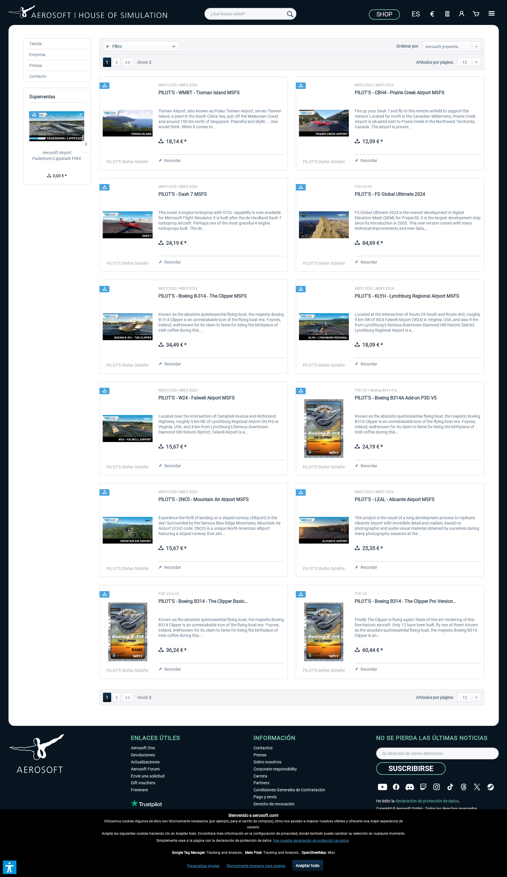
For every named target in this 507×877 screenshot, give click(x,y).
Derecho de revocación (274, 804)
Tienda (35, 43)
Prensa (35, 65)
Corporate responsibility (275, 769)
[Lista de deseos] (447, 13)
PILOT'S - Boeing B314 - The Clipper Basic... (203, 601)
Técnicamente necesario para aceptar (255, 866)
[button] (9, 867)
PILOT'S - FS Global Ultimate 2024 (390, 194)
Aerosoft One (143, 748)
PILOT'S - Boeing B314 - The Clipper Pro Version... (406, 601)
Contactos (263, 748)
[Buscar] (290, 14)
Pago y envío (265, 797)
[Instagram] (436, 787)
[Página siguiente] (117, 62)
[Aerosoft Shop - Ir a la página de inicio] (88, 13)
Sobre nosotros (267, 762)
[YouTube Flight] (382, 787)
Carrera (260, 776)
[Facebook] (396, 787)
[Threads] (464, 787)
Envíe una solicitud (148, 776)
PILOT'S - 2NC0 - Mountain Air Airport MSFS (203, 499)
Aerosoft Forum (145, 769)
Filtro (116, 46)
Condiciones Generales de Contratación (289, 789)
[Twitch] (423, 787)
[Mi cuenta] (462, 13)
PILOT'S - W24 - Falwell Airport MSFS (196, 398)
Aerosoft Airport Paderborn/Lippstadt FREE (57, 155)
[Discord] (409, 787)
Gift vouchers (143, 782)
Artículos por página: (435, 62)
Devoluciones (143, 755)
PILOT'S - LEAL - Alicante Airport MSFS (395, 499)
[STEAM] (490, 787)
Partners (261, 782)
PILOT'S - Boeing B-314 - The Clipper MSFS (202, 296)
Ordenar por (407, 46)
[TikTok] (450, 787)
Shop (384, 14)
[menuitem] (250, 14)
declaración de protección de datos (427, 801)
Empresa (37, 54)
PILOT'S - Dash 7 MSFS (182, 194)
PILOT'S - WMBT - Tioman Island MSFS (199, 92)
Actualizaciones (145, 762)
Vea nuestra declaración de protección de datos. (311, 841)
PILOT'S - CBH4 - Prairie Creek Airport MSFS (400, 92)
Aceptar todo (308, 865)
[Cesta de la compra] (476, 13)
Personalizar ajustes (203, 866)
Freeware (139, 789)
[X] (477, 787)
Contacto (37, 76)
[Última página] (127, 62)
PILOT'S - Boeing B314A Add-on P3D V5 (396, 398)
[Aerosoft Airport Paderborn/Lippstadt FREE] (56, 126)
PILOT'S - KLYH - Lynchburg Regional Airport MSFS (407, 296)
